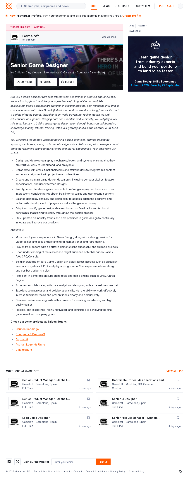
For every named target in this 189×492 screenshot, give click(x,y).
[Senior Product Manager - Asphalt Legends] (49, 384)
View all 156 (174, 371)
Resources (122, 6)
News (106, 6)
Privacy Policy (118, 471)
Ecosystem (142, 6)
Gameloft (142, 26)
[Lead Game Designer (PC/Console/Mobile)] (49, 422)
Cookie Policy (136, 471)
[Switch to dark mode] (180, 471)
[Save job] (88, 380)
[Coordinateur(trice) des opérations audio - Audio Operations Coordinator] (139, 384)
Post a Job (166, 6)
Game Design (135, 31)
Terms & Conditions (96, 471)
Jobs (94, 6)
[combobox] (53, 6)
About (66, 471)
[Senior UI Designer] (139, 403)
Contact (77, 471)
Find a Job (39, 471)
